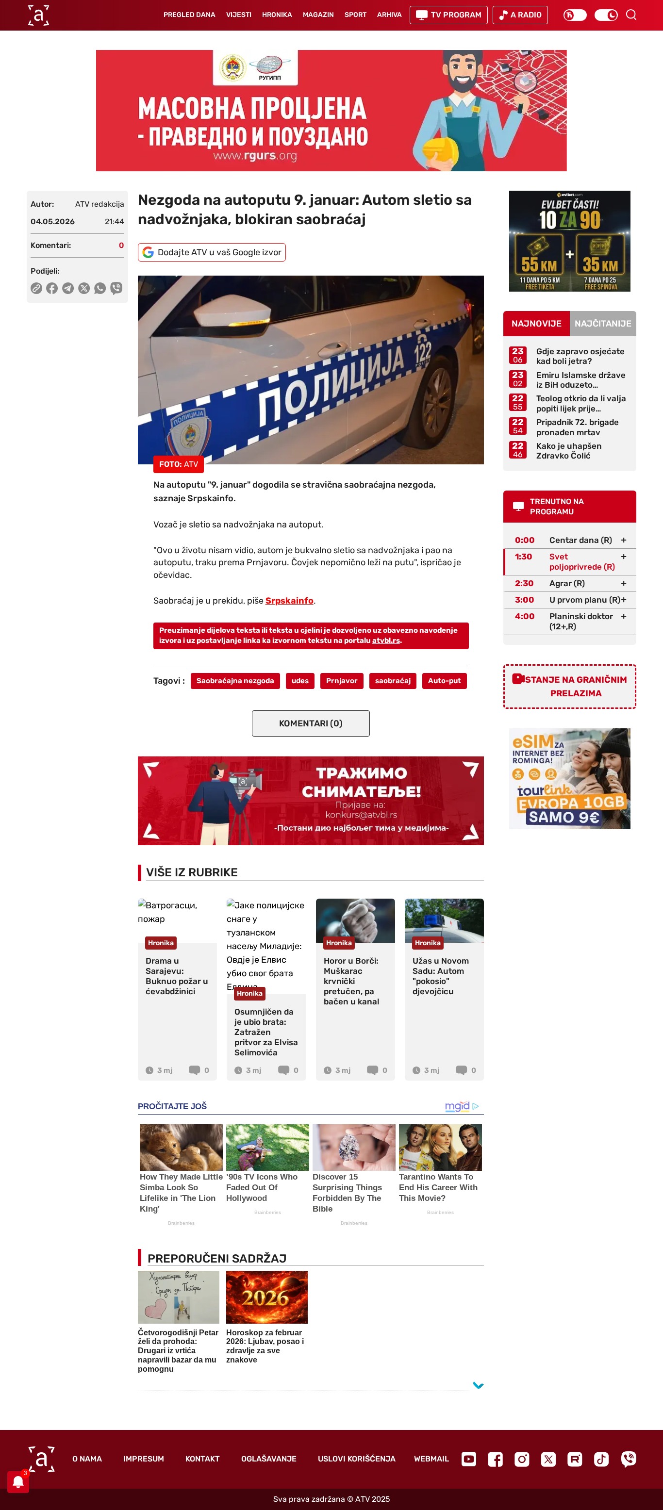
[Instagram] (522, 1459)
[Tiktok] (601, 1459)
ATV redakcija (99, 204)
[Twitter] (548, 1459)
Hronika (277, 15)
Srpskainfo (289, 600)
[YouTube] (469, 1459)
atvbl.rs (386, 640)
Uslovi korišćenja (357, 1458)
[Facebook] (495, 1459)
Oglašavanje (269, 1458)
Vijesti (238, 15)
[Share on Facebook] (52, 288)
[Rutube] (574, 1459)
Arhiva (389, 15)
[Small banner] (569, 241)
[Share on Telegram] (68, 288)
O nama (87, 1458)
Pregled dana (189, 15)
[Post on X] (84, 288)
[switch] (575, 15)
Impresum (143, 1458)
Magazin (318, 15)
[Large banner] (331, 110)
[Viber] (628, 1459)
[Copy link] (36, 288)
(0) (311, 723)
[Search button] (631, 14)
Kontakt (202, 1458)
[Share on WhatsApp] (100, 288)
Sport (355, 15)
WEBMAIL (431, 1458)
